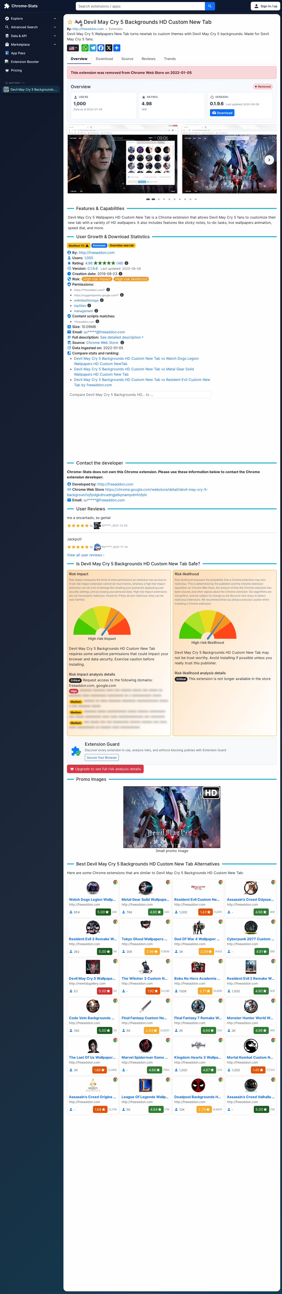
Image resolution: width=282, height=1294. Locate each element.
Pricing (16, 70)
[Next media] (269, 160)
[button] (265, 6)
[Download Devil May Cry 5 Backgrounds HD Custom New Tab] (240, 105)
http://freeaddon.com (88, 29)
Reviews (149, 58)
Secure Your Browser (102, 757)
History (17, 82)
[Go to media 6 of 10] (174, 199)
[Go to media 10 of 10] (195, 199)
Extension (116, 29)
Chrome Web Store (102, 342)
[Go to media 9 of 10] (190, 199)
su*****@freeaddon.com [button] (104, 332)
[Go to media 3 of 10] (158, 199)
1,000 (88, 258)
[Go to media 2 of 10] (153, 199)
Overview (79, 58)
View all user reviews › (85, 555)
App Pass (18, 53)
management (83, 311)
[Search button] (210, 6)
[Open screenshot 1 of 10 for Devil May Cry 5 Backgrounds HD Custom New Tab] (122, 159)
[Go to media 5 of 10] (169, 199)
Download (104, 58)
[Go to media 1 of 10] (148, 199)
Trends (170, 58)
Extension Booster (25, 62)
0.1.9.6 (92, 268)
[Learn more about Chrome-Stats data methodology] (122, 342)
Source (127, 58)
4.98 (104, 263)
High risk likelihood (131, 279)
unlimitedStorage (86, 300)
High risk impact (97, 279)
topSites (80, 305)
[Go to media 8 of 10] (185, 199)
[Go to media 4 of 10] (164, 199)
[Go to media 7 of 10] (179, 199)
